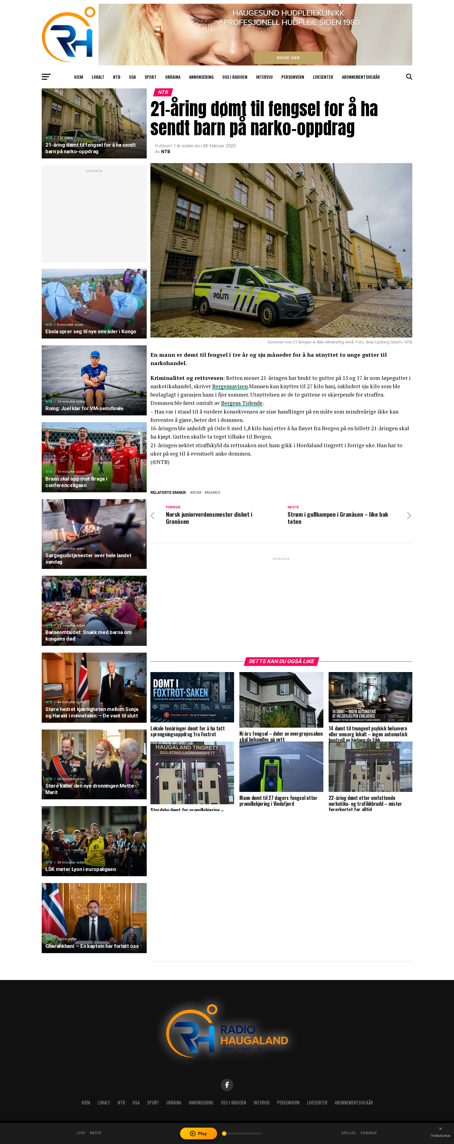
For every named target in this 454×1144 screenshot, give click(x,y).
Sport (151, 77)
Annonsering (201, 77)
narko (213, 493)
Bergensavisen (230, 386)
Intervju (264, 77)
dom (196, 493)
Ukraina (172, 77)
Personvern (292, 77)
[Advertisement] (94, 217)
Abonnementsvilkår (361, 77)
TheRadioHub (440, 1135)
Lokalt (98, 77)
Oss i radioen (234, 77)
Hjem (78, 77)
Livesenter (323, 77)
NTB (116, 77)
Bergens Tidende (242, 402)
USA (132, 77)
